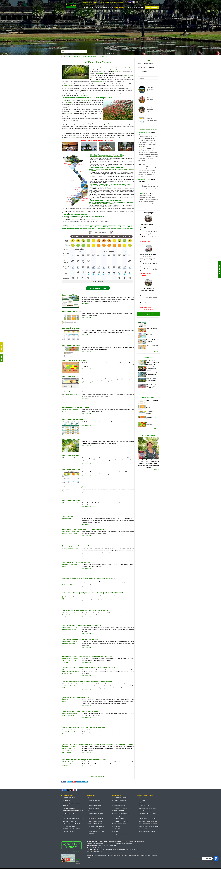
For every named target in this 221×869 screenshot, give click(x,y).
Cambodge (99, 68)
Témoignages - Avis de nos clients (124, 843)
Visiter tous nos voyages (98, 288)
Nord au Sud (67, 85)
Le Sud (63, 133)
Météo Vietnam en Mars (70, 456)
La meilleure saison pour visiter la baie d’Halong (80, 711)
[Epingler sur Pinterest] (73, 790)
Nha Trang (90, 131)
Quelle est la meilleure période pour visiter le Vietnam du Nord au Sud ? (88, 579)
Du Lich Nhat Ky (130, 855)
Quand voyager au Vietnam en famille (76, 546)
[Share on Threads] (68, 790)
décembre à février (87, 100)
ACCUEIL (86, 7)
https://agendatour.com (96, 851)
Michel (140, 193)
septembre (101, 124)
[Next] (214, 27)
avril (75, 137)
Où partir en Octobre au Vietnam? (150, 89)
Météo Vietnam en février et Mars (74, 361)
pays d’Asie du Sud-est (113, 66)
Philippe (140, 148)
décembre (70, 137)
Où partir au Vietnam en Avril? (150, 109)
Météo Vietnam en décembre (72, 500)
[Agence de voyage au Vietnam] (134, 2)
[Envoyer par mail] (71, 790)
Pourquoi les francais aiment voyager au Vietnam (152, 368)
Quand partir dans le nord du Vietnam (76, 562)
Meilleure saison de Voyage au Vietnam (76, 407)
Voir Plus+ (156, 351)
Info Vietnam (143, 71)
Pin (74, 781)
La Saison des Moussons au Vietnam (75, 697)
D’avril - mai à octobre (79, 92)
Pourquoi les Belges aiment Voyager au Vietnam (151, 380)
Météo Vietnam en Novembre (72, 419)
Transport (142, 78)
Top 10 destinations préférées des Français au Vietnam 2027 (152, 362)
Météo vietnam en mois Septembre (75, 487)
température (100, 73)
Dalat (110, 131)
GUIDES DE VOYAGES (119, 7)
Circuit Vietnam (90, 855)
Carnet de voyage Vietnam (147, 67)
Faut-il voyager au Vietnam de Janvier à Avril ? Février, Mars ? (85, 611)
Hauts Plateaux (116, 123)
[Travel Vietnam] (130, 2)
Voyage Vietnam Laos (113, 855)
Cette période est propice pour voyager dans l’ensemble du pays (106, 156)
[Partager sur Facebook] (62, 790)
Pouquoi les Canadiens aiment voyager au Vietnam (152, 374)
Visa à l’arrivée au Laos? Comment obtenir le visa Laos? (152, 386)
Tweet (69, 781)
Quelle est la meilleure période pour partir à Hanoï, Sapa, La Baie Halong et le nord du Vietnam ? (97, 744)
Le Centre (64, 123)
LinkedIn (80, 781)
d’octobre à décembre (99, 81)
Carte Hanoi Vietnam (152, 345)
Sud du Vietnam (129, 68)
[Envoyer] (85, 51)
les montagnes (116, 93)
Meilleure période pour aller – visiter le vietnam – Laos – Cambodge (87, 656)
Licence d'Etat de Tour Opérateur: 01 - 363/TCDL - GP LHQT (101, 843)
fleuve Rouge (84, 95)
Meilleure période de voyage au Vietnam (103, 203)
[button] (216, 858)
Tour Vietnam (122, 855)
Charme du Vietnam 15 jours (126, 148)
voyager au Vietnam (128, 75)
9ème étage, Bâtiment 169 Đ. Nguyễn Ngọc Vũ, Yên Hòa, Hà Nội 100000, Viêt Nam (118, 849)
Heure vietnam (67, 516)
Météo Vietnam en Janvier (71, 345)
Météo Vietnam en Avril (70, 377)
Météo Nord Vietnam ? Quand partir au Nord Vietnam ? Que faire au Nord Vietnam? (92, 593)
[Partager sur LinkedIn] (76, 790)
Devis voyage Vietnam (70, 295)
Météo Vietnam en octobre (71, 311)
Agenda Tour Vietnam (144, 132)
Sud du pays (88, 123)
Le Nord (106, 69)
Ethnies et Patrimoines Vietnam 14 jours (107, 147)
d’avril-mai (94, 124)
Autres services (144, 75)
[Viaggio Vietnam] (137, 2)
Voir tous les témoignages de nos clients (148, 314)
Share (64, 781)
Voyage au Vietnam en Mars (150, 99)
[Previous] (6, 27)
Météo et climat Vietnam (146, 63)
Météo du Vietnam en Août (71, 470)
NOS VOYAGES (93, 7)
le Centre (111, 69)
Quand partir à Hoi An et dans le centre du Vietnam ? (81, 625)
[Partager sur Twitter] (65, 790)
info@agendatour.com (150, 4)
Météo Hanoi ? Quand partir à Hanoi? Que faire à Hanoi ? (83, 529)
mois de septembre (68, 113)
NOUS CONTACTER (139, 7)
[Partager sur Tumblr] (79, 790)
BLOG (129, 7)
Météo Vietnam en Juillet (71, 439)
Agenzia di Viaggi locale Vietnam (142, 855)
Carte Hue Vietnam (151, 328)
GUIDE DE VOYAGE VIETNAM (96, 56)
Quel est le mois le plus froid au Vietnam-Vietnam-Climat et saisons (87, 682)
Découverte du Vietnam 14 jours (88, 148)
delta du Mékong (105, 123)
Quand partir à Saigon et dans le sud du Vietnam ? (80, 639)
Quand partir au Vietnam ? (71, 328)
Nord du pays (69, 102)
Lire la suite (86, 303)
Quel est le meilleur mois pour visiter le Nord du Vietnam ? (83, 728)
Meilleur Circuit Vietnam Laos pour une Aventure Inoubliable (84, 760)
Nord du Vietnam (117, 71)
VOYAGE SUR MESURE (151, 7)
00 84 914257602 (152, 2)
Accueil (71, 56)
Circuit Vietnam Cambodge (101, 855)
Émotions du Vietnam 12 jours (69, 148)
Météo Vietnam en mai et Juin (73, 392)
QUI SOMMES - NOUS (105, 7)
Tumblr (85, 781)
